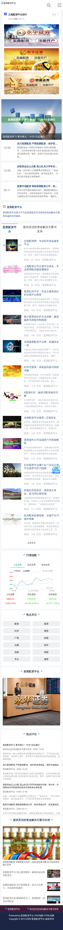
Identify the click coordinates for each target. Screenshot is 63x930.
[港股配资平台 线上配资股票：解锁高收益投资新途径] (53, 874)
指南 (46, 651)
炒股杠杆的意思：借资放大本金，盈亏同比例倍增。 (40, 491)
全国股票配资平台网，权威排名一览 (41, 343)
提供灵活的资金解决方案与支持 (44, 908)
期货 (46, 630)
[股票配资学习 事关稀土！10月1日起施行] (31, 119)
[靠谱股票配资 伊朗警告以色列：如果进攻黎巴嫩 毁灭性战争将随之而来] (31, 842)
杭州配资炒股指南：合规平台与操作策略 (41, 516)
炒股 (46, 637)
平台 (17, 659)
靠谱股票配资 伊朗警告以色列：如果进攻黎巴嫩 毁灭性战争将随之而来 (31, 863)
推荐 (46, 659)
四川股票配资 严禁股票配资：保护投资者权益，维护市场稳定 (31, 764)
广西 (17, 637)
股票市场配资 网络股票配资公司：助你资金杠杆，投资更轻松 (31, 804)
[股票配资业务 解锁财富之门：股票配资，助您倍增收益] (53, 900)
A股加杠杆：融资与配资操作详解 (41, 393)
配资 (17, 623)
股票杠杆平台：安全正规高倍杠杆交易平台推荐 (41, 292)
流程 (17, 651)
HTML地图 (49, 915)
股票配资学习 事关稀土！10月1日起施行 (24, 136)
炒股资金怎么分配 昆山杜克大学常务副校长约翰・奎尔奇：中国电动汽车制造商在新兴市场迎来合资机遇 (31, 786)
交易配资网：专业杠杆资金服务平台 (41, 242)
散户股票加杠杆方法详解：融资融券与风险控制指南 (41, 318)
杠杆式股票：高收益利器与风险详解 (41, 368)
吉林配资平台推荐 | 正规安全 (40, 417)
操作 (46, 644)
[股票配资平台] (8, 4)
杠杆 (17, 630)
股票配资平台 (14, 908)
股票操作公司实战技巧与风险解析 (41, 441)
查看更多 (31, 542)
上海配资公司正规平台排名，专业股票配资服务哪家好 (41, 267)
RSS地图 (38, 915)
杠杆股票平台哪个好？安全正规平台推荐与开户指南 (41, 466)
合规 (17, 644)
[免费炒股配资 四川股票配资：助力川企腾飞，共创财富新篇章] (53, 886)
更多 (54, 14)
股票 (46, 623)
